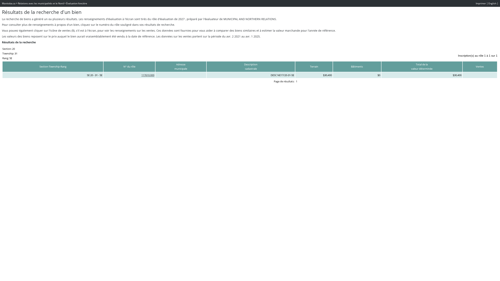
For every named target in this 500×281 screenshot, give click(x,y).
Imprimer (481, 3)
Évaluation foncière (76, 3)
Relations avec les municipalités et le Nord (41, 3)
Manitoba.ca (8, 3)
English (492, 3)
